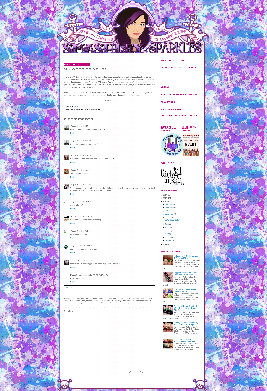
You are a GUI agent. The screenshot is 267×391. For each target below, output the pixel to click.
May (166, 227)
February (168, 237)
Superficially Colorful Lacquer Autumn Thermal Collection (185, 340)
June (167, 224)
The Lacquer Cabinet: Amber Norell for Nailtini (185, 290)
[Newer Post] (64, 307)
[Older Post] (154, 307)
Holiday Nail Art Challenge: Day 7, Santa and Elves (186, 257)
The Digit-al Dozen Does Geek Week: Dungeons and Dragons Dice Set (185, 308)
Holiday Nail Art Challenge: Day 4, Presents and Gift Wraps (186, 324)
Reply (72, 133)
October (168, 211)
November (169, 207)
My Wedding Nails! (172, 220)
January (168, 240)
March (167, 234)
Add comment (70, 288)
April (166, 231)
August (167, 217)
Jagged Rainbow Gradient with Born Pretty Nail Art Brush (185, 274)
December (169, 204)
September (169, 214)
